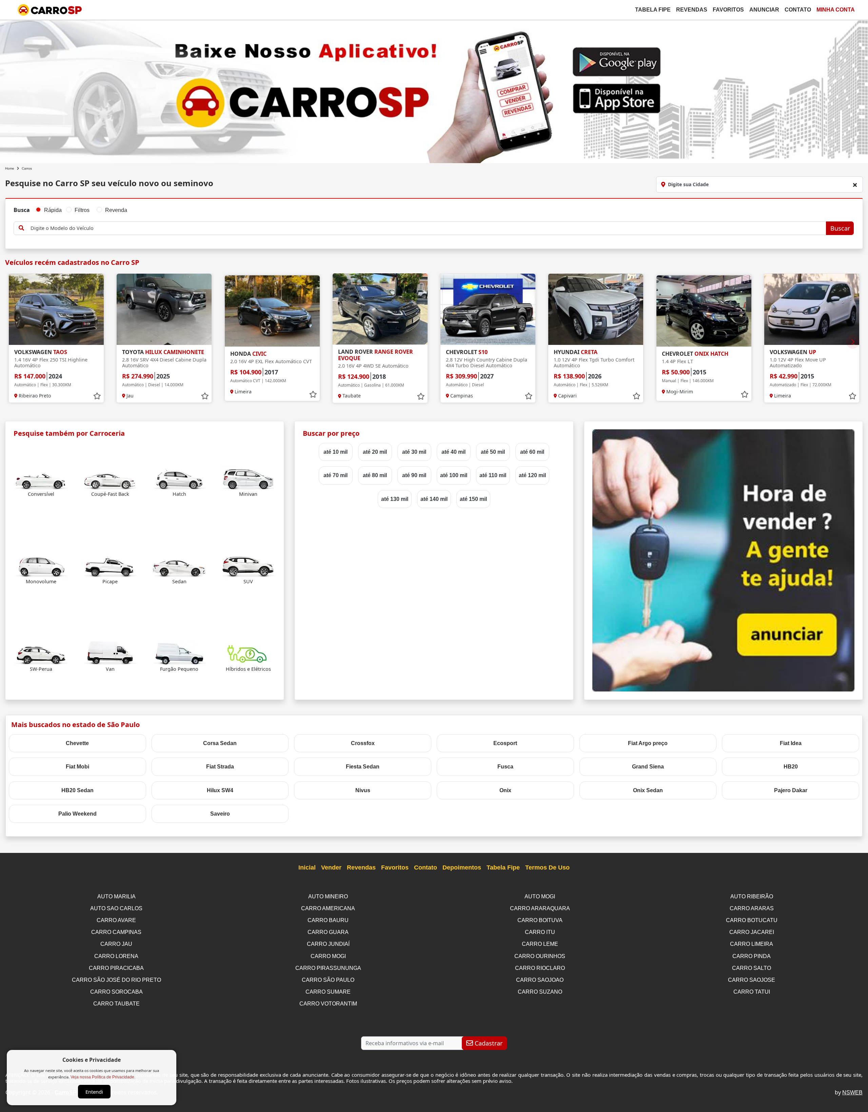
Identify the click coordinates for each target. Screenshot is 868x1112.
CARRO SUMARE (328, 992)
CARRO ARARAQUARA (540, 908)
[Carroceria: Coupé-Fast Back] (110, 478)
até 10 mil (335, 452)
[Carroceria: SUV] (248, 565)
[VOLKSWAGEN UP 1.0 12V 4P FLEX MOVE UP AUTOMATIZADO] (811, 309)
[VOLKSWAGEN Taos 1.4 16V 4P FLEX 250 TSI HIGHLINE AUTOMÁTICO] (56, 309)
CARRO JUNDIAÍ (328, 944)
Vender (331, 867)
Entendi (94, 1091)
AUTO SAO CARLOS (116, 908)
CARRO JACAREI (751, 932)
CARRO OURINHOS (539, 956)
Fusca (505, 766)
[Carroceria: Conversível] (41, 478)
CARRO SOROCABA (116, 992)
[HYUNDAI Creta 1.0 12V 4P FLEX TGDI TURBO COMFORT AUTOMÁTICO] (595, 309)
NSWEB (852, 1092)
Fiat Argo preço (648, 743)
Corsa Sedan (220, 743)
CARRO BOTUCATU (751, 920)
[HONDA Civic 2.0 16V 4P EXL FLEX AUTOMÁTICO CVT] (272, 311)
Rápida (53, 210)
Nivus (362, 790)
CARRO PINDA (751, 956)
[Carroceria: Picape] (110, 565)
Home (9, 168)
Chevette (77, 743)
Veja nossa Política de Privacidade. (103, 1077)
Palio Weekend (77, 814)
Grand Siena (648, 766)
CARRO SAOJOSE (751, 980)
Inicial (307, 867)
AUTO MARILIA (116, 896)
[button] (853, 342)
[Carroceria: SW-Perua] (41, 653)
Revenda (116, 210)
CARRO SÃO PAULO (328, 980)
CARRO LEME (540, 944)
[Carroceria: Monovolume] (41, 565)
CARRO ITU (540, 932)
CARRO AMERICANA (328, 908)
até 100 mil (453, 475)
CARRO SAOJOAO (540, 980)
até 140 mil (434, 499)
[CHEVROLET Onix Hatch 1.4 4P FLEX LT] (703, 311)
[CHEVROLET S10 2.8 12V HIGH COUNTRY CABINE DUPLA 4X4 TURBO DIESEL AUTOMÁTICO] (487, 309)
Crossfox (363, 743)
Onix (505, 790)
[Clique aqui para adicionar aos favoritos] (96, 396)
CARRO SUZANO (540, 992)
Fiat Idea (791, 743)
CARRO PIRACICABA (116, 968)
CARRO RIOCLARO (540, 968)
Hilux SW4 (220, 790)
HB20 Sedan (77, 790)
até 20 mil (375, 452)
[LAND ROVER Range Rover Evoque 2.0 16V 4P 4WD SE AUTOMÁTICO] (380, 309)
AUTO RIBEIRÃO (751, 896)
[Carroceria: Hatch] (179, 478)
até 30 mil (414, 452)
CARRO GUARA (328, 932)
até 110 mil (492, 475)
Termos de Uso (547, 867)
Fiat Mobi (77, 766)
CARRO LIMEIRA (751, 944)
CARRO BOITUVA (540, 920)
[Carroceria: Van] (110, 653)
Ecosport (505, 743)
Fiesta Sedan (362, 766)
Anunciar (764, 10)
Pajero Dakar (790, 790)
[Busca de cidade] (855, 185)
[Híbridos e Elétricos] (248, 653)
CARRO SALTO (751, 968)
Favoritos (728, 10)
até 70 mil (335, 475)
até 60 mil (532, 452)
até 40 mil (453, 452)
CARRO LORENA (116, 956)
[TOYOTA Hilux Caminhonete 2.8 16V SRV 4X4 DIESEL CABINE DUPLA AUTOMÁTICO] (164, 309)
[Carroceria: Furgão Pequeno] (179, 653)
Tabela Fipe (653, 10)
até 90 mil (414, 475)
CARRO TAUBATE (116, 1004)
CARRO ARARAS (752, 908)
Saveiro (220, 814)
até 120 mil (532, 475)
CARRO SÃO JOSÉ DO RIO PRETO (116, 980)
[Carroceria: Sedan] (179, 565)
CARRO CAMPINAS (116, 932)
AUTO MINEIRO (328, 896)
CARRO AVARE (116, 920)
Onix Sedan (648, 790)
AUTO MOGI (540, 896)
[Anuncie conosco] (723, 560)
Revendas (691, 10)
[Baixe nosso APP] (434, 90)
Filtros (82, 210)
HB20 (791, 766)
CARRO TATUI (751, 992)
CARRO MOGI (328, 956)
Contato (798, 10)
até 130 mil (394, 499)
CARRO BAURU (328, 920)
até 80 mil (375, 475)
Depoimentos (461, 867)
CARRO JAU (116, 944)
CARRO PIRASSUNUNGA (328, 968)
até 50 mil (493, 452)
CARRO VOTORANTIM (328, 1004)
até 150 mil (473, 499)
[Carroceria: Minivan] (248, 478)
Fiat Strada (220, 766)
